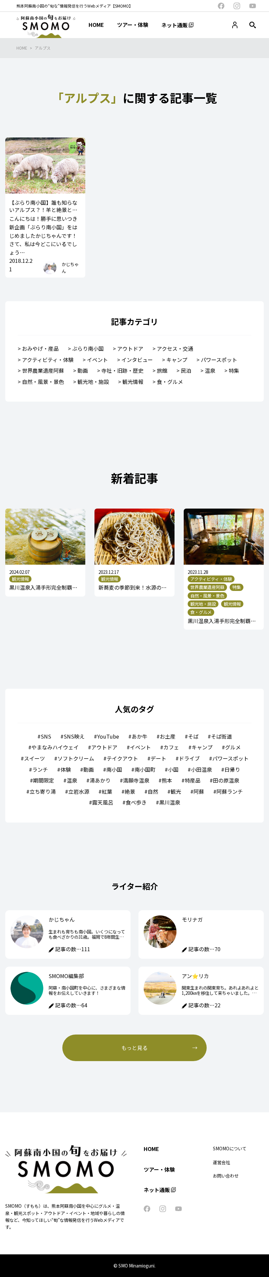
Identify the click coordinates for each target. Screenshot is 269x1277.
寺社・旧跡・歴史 (122, 370)
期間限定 (43, 780)
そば (193, 736)
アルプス (43, 48)
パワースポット (219, 360)
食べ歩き (136, 802)
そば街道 (221, 736)
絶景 (130, 791)
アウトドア (130, 348)
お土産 (168, 736)
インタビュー (137, 360)
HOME (21, 48)
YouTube (108, 736)
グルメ (233, 747)
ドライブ (189, 758)
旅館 (162, 370)
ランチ (40, 769)
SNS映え (74, 736)
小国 (173, 769)
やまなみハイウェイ (55, 747)
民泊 (186, 370)
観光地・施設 (93, 382)
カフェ (171, 747)
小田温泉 (201, 769)
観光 (176, 791)
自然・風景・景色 (43, 382)
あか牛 (139, 736)
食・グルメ (170, 382)
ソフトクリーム (75, 758)
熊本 (167, 780)
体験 (65, 769)
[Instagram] (237, 6)
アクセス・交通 (175, 348)
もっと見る (134, 1048)
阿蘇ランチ (230, 791)
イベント (97, 360)
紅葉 (107, 791)
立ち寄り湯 (43, 791)
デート (158, 758)
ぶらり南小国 (88, 348)
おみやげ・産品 (40, 348)
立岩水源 (78, 791)
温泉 (210, 370)
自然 (153, 791)
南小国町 (144, 769)
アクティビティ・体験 (47, 360)
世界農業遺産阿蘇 (43, 370)
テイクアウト (122, 758)
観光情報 (132, 382)
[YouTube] (252, 6)
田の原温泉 (226, 780)
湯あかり (100, 780)
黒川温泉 (169, 802)
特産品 (192, 780)
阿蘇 (199, 791)
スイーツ (34, 758)
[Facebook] (221, 6)
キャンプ (176, 360)
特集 (234, 370)
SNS (46, 736)
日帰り (232, 769)
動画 (82, 370)
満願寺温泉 (136, 780)
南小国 (114, 769)
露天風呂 (102, 802)
